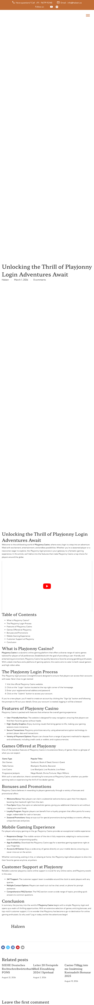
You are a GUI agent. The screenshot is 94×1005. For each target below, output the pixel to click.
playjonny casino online (28, 871)
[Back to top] (86, 998)
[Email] (22, 947)
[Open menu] (87, 15)
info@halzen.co (75, 2)
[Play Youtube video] (47, 586)
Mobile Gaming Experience (18, 636)
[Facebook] (3, 947)
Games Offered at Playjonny (19, 630)
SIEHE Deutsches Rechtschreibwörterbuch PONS (17, 968)
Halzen (18, 926)
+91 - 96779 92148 (44, 2)
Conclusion (11, 642)
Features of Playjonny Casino (19, 626)
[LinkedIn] (13, 947)
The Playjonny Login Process (19, 623)
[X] (8, 947)
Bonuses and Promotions (17, 633)
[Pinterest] (18, 947)
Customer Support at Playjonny (20, 639)
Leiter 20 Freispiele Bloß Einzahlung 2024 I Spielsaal (45, 968)
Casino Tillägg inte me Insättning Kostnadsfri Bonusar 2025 (78, 970)
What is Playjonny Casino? (18, 620)
